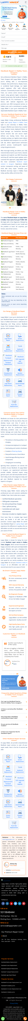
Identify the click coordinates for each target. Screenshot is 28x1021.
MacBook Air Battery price (8, 992)
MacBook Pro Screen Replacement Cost (11, 982)
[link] (12, 925)
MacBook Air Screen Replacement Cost (11, 989)
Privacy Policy (14, 1003)
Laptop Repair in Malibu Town (17, 122)
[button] (9, 207)
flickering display (17, 451)
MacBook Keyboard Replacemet (9, 968)
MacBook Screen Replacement (9, 965)
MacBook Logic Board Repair (8, 975)
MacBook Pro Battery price (8, 985)
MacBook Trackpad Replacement (9, 972)
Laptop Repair (20, 524)
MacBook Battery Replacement (9, 962)
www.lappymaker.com (8, 839)
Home (3, 20)
